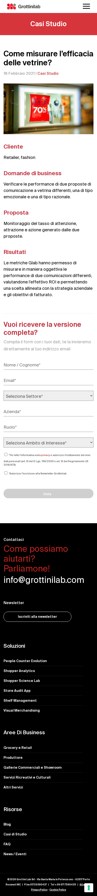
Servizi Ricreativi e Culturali (27, 777)
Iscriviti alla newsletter (37, 616)
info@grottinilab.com (44, 580)
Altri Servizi (13, 787)
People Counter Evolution (25, 661)
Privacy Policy (39, 889)
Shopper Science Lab (22, 681)
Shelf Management (20, 700)
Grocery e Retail (18, 748)
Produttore (13, 757)
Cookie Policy (57, 889)
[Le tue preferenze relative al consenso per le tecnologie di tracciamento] (88, 887)
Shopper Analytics (19, 671)
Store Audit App (17, 691)
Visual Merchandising (22, 710)
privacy (45, 455)
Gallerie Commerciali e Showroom (33, 767)
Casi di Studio (15, 834)
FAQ (7, 844)
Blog (7, 824)
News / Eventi (15, 854)
